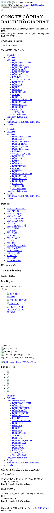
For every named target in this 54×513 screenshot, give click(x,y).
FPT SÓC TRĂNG (18, 300)
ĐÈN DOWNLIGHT (21, 62)
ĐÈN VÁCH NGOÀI (22, 99)
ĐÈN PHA (17, 89)
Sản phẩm (11, 60)
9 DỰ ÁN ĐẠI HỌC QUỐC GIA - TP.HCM (15, 309)
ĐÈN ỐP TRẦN (19, 70)
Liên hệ (10, 124)
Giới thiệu (11, 57)
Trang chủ (11, 55)
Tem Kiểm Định (19, 114)
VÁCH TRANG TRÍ (21, 79)
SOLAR (16, 94)
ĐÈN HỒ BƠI (18, 107)
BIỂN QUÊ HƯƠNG (13, 295)
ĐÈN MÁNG (18, 65)
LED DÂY (17, 77)
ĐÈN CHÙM (18, 82)
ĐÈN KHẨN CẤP (20, 75)
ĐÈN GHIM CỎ (19, 104)
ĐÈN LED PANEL (21, 67)
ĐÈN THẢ (17, 84)
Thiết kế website (45, 508)
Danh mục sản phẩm (16, 401)
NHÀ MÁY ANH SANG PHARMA (23, 122)
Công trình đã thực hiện (17, 117)
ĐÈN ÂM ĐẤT (19, 102)
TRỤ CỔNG (18, 112)
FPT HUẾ (14, 303)
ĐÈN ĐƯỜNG (19, 92)
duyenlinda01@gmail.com (34, 5)
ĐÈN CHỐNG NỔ (20, 72)
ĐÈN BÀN (17, 87)
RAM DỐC (17, 109)
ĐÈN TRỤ (17, 97)
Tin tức (10, 119)
